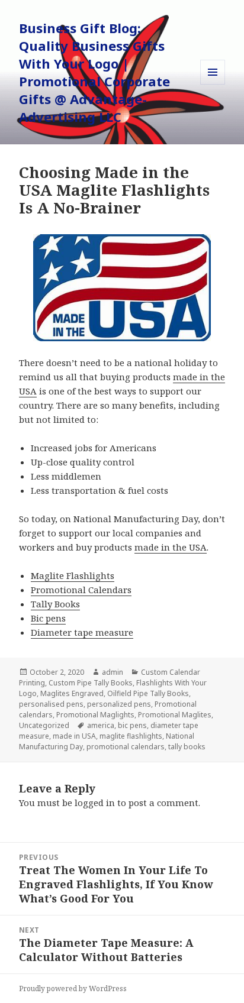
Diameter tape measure (82, 632)
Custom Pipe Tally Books (91, 683)
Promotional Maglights (95, 715)
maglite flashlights (130, 736)
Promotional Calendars (81, 590)
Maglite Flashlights (72, 575)
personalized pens (119, 704)
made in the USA (170, 547)
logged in (95, 802)
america (100, 725)
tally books (187, 747)
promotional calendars (125, 747)
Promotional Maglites (174, 715)
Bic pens (48, 618)
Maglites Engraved (72, 693)
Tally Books (55, 604)
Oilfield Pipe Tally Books (148, 693)
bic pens (132, 725)
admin (112, 672)
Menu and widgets (213, 84)
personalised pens (51, 704)
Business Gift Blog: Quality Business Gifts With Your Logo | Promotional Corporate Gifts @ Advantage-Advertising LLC (94, 72)
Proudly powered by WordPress (73, 988)
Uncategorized (44, 725)
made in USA (74, 736)
